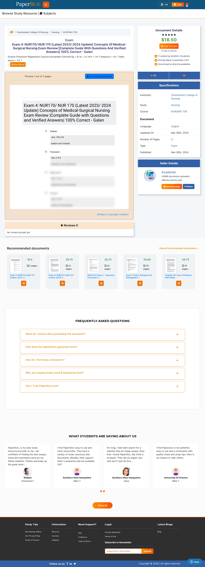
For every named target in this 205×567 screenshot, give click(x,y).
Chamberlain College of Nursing (32, 32)
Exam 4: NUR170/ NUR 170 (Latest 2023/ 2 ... (22, 276)
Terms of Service (32, 540)
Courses (55, 536)
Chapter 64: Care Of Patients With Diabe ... (178, 276)
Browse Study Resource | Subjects (29, 13)
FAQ (80, 533)
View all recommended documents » (178, 248)
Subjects (55, 540)
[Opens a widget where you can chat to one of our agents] (194, 562)
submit (147, 551)
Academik (169, 172)
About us (55, 531)
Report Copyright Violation (114, 214)
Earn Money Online (33, 531)
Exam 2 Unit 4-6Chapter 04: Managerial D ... (139, 276)
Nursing (55, 32)
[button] (178, 5)
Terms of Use (110, 536)
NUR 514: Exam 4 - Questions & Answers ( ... (101, 276)
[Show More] (18, 64)
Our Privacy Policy (32, 536)
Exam (174, 145)
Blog (159, 531)
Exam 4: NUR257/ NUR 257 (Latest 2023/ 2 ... (61, 276)
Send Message (173, 186)
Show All (102, 505)
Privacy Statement (112, 532)
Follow (189, 186)
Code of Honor (84, 541)
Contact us (82, 537)
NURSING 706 (70, 32)
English (175, 126)
